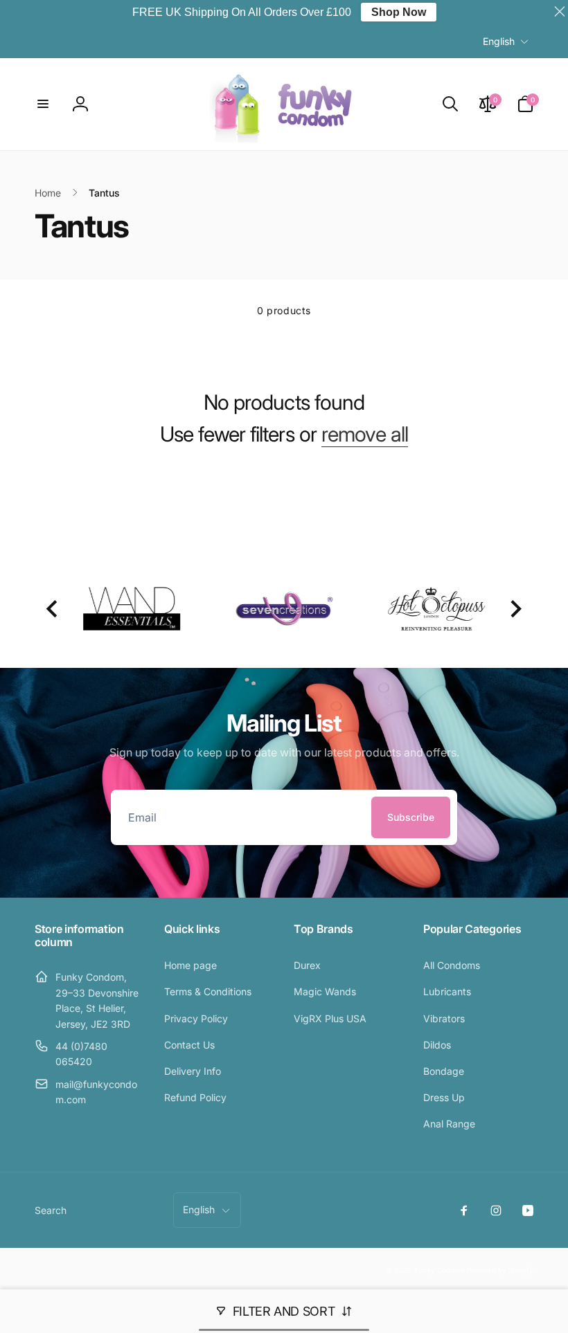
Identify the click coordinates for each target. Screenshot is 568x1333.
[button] (43, 104)
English (499, 41)
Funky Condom (440, 1270)
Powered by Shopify (500, 1270)
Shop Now (398, 12)
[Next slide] (515, 608)
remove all (364, 433)
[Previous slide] (53, 608)
